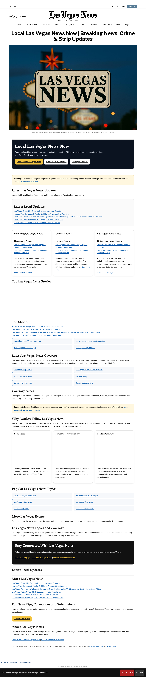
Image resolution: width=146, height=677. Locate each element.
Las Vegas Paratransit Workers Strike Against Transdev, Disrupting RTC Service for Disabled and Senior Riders (58, 217)
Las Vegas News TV (80, 162)
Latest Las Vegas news (23, 370)
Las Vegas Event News (85, 509)
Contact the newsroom (23, 383)
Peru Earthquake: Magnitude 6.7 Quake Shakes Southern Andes (37, 326)
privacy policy (111, 646)
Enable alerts (127, 673)
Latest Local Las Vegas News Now (27, 341)
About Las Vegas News (23, 376)
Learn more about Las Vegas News (26, 640)
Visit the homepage (22, 557)
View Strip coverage (105, 272)
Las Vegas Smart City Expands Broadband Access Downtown (38, 211)
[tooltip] (113, 6)
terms (101, 646)
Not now (139, 673)
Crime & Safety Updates (56, 162)
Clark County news (21, 509)
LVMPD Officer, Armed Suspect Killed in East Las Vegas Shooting (38, 598)
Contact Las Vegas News (42, 557)
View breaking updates (23, 272)
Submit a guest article (84, 383)
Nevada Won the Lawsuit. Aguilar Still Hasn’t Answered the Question (41, 214)
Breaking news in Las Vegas (25, 348)
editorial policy (94, 646)
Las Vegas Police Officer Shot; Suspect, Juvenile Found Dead (38, 220)
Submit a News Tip (22, 619)
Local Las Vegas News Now (25, 495)
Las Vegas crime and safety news (89, 370)
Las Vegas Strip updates (85, 348)
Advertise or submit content (64, 557)
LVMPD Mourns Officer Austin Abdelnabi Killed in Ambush (37, 223)
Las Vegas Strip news (84, 502)
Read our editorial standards (52, 640)
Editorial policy (81, 376)
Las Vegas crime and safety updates (90, 341)
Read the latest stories (30, 182)
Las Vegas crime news (23, 502)
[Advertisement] (73, 301)
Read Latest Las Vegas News (29, 162)
